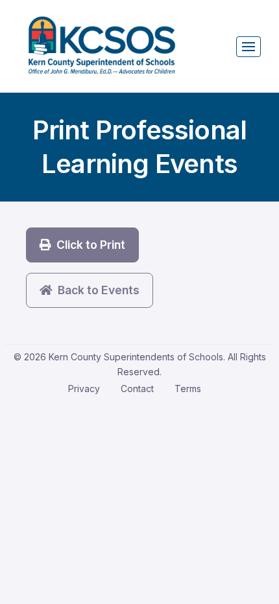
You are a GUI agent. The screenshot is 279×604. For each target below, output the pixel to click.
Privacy (84, 388)
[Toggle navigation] (248, 46)
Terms (188, 388)
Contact (137, 388)
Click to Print (88, 244)
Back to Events (96, 290)
